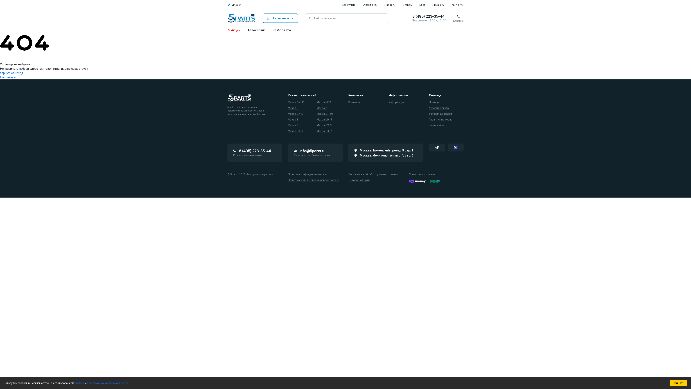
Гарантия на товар (440, 119)
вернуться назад (11, 73)
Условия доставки (440, 114)
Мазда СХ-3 (324, 125)
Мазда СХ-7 (324, 131)
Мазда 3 (293, 119)
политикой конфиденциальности (107, 382)
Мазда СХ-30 (296, 102)
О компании (370, 4)
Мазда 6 (293, 108)
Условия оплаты (439, 108)
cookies (80, 382)
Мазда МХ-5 (324, 119)
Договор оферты (359, 180)
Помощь (434, 102)
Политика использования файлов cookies (313, 180)
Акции (235, 30)
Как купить (349, 4)
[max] (456, 147)
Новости (390, 4)
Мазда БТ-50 (325, 114)
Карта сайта (436, 125)
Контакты (458, 4)
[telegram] (437, 147)
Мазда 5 (293, 125)
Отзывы (407, 4)
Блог (422, 4)
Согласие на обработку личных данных (373, 174)
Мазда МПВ (324, 102)
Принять (678, 382)
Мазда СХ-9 (295, 131)
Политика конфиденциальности (308, 174)
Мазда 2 (322, 108)
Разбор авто (282, 30)
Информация (397, 102)
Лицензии (438, 4)
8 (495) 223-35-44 (255, 151)
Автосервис (257, 30)
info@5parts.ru (312, 151)
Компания (354, 102)
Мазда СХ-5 (295, 114)
